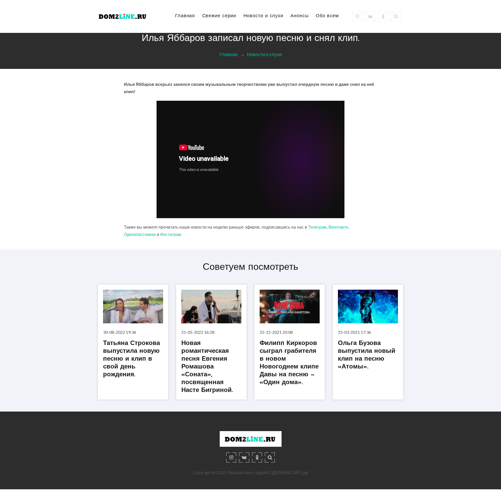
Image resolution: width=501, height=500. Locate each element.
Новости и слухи (263, 16)
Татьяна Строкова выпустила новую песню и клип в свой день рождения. (131, 359)
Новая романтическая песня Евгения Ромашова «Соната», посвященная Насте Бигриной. (207, 367)
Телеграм (317, 227)
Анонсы (299, 16)
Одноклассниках (140, 234)
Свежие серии (219, 16)
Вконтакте (338, 227)
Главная (185, 16)
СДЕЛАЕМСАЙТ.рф (288, 472)
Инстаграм (170, 234)
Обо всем (327, 16)
